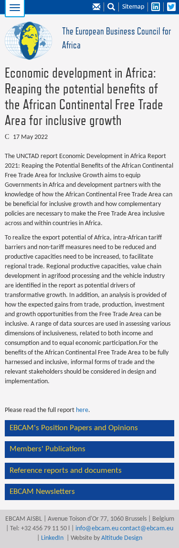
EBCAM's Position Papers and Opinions (74, 428)
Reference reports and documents (66, 471)
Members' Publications (47, 449)
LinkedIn (52, 538)
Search (111, 7)
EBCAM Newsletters (42, 492)
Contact (96, 7)
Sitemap (133, 7)
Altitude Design (121, 538)
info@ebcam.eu (96, 528)
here (82, 410)
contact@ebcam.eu (146, 528)
